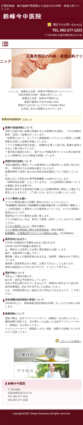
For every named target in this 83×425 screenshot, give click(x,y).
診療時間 (41, 355)
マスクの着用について (17, 226)
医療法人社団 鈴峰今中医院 (41, 16)
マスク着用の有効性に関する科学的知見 (27, 229)
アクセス (41, 371)
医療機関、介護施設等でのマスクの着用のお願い (32, 233)
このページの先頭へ (70, 341)
